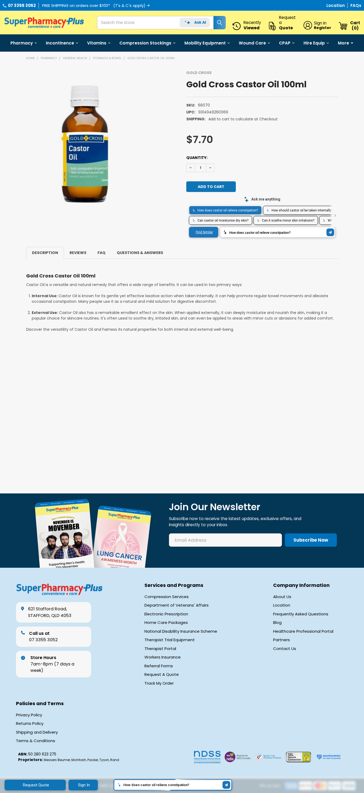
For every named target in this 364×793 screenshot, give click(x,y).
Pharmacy (21, 43)
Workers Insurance (162, 657)
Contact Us (284, 648)
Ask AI (200, 22)
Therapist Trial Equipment (169, 640)
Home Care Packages (166, 622)
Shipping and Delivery (37, 732)
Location (336, 5)
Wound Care (252, 43)
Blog (277, 622)
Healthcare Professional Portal (303, 631)
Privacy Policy (29, 715)
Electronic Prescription (166, 614)
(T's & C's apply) (129, 5)
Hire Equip (314, 43)
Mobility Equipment (205, 43)
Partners (281, 640)
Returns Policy (29, 723)
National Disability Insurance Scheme (180, 631)
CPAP (284, 43)
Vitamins (96, 43)
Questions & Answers (140, 252)
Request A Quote (161, 674)
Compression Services (166, 596)
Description (45, 252)
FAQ (102, 252)
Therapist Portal (160, 648)
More (343, 43)
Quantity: (197, 157)
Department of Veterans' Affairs (176, 605)
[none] (85, 144)
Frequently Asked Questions (300, 614)
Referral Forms (158, 666)
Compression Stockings (145, 43)
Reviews (78, 252)
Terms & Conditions (35, 740)
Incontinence (60, 43)
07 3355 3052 (22, 5)
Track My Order (159, 683)
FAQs (355, 5)
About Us (282, 596)
